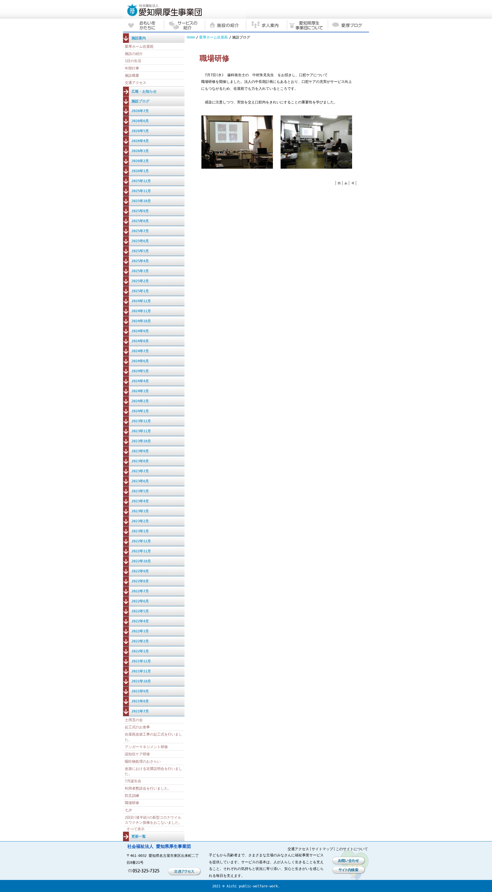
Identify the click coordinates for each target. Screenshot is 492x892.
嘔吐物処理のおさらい (143, 761)
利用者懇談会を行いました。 (148, 788)
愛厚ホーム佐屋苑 (213, 37)
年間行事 (132, 68)
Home (191, 37)
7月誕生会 (133, 781)
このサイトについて (352, 849)
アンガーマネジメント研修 (146, 747)
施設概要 (132, 75)
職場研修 (132, 803)
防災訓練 (132, 795)
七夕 (128, 810)
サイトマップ (322, 849)
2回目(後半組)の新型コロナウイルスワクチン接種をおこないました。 (153, 820)
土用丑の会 (134, 720)
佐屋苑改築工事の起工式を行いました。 (153, 736)
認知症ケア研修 (137, 754)
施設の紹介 (134, 54)
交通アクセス (135, 83)
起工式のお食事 (137, 727)
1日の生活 (133, 61)
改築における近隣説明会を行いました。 (153, 771)
